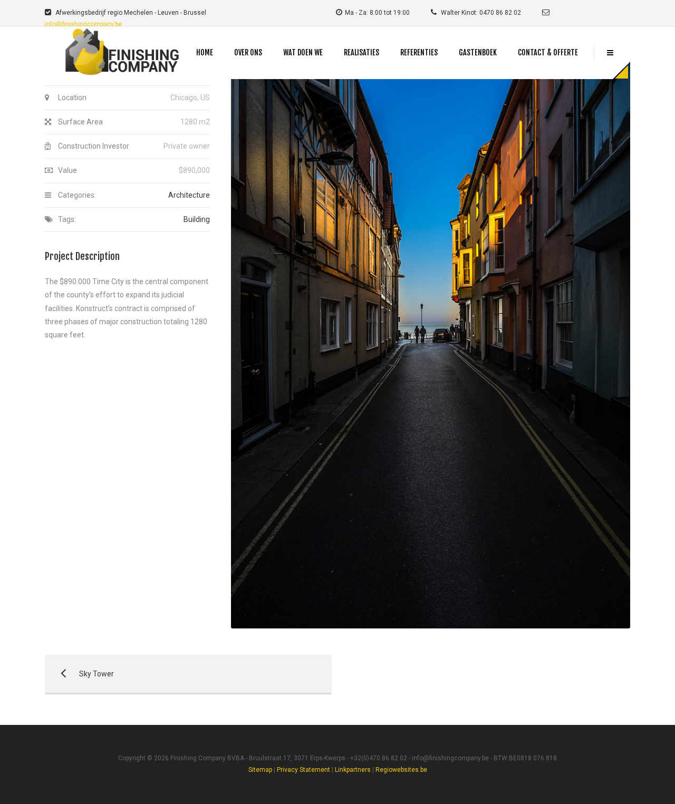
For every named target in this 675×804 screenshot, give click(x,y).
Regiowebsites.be (401, 769)
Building (197, 219)
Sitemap (260, 769)
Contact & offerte (548, 52)
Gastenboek (478, 52)
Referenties (419, 52)
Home (204, 52)
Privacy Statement (303, 769)
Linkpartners (353, 769)
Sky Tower (79, 674)
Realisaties (361, 52)
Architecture (189, 195)
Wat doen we (303, 52)
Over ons (248, 52)
